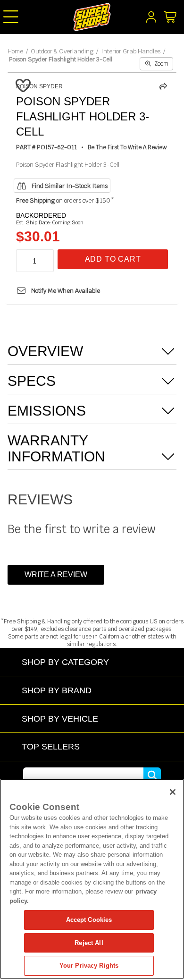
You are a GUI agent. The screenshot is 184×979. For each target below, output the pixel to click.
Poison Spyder (39, 86)
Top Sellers (51, 746)
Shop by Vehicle (60, 719)
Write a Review (56, 574)
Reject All (89, 942)
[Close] (172, 792)
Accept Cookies (89, 919)
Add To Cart (113, 259)
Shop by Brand (57, 690)
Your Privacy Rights (88, 965)
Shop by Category (65, 662)
